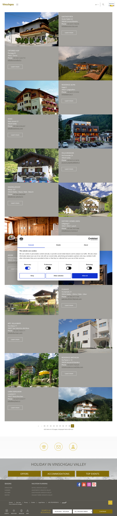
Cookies (33, 502)
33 (54, 426)
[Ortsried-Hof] (85, 66)
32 (51, 426)
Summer (7, 490)
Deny (32, 275)
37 (66, 426)
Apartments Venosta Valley (41, 490)
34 (57, 426)
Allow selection (58, 275)
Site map (18, 502)
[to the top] (110, 503)
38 (69, 426)
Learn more (69, 33)
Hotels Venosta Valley (39, 488)
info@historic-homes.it (70, 231)
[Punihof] (31, 300)
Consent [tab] (31, 245)
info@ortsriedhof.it (14, 60)
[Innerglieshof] (85, 203)
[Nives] (85, 132)
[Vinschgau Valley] (8, 4)
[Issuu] (94, 484)
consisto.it (64, 502)
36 (63, 426)
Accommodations (58, 473)
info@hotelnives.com (15, 128)
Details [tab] (58, 245)
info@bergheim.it (14, 401)
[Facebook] (79, 484)
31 (47, 426)
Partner (11, 502)
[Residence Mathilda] (31, 373)
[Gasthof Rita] (31, 29)
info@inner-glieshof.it (15, 197)
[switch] (48, 268)
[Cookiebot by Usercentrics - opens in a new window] (90, 239)
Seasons (8, 484)
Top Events (92, 473)
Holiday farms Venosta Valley (42, 495)
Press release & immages (15, 504)
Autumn (7, 492)
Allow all (85, 275)
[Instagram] (89, 484)
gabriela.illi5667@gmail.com (72, 299)
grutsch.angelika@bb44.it (71, 163)
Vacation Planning (39, 484)
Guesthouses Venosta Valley (41, 492)
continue (102, 511)
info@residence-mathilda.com (72, 367)
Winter (7, 495)
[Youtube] (84, 484)
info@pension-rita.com (70, 26)
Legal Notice (41, 502)
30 (44, 426)
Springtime (8, 488)
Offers (24, 473)
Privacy (26, 502)
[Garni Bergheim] (85, 407)
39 (72, 426)
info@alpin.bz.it (67, 94)
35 (60, 426)
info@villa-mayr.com (15, 333)
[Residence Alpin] (31, 100)
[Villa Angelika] (31, 169)
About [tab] (86, 245)
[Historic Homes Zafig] (31, 234)
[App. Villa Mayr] (85, 339)
